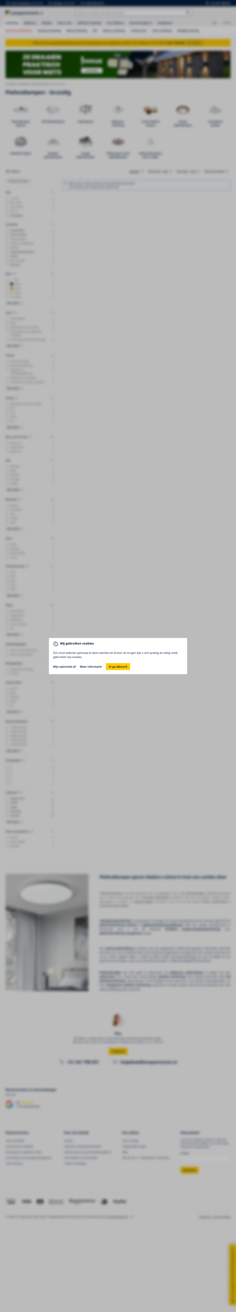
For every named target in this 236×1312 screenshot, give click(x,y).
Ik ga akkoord (118, 667)
